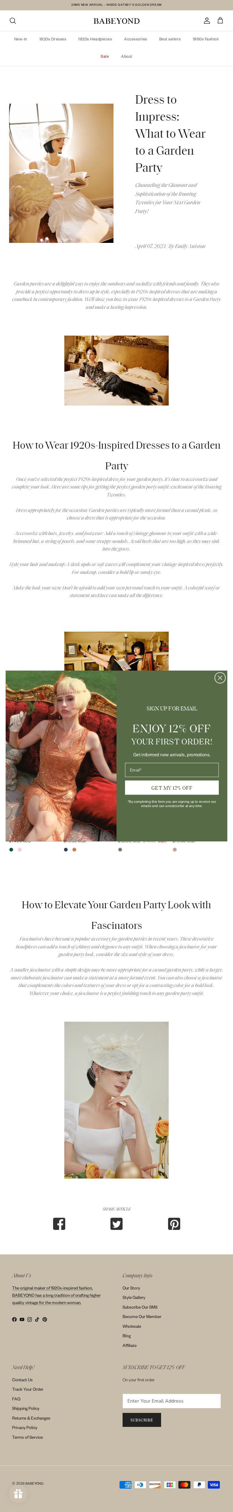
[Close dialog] (220, 678)
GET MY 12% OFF (171, 787)
